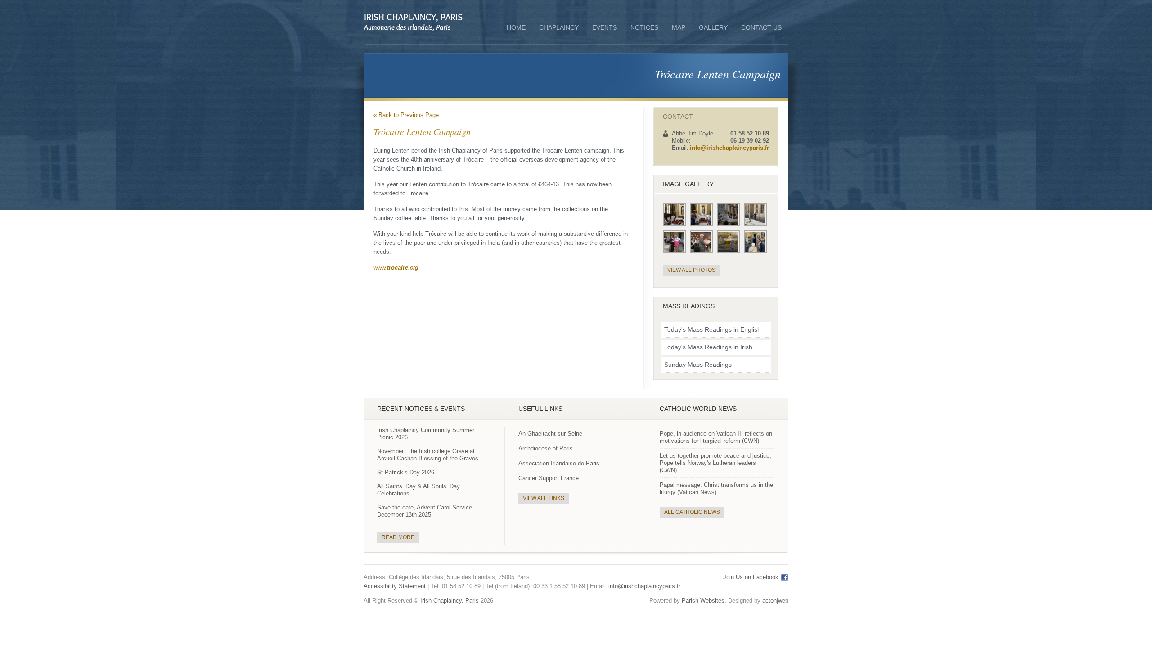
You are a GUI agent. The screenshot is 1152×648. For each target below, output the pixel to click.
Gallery (713, 27)
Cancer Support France (548, 478)
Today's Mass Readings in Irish (708, 347)
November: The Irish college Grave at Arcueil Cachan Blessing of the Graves (427, 455)
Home (516, 27)
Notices (644, 27)
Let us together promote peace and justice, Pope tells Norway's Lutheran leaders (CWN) (715, 462)
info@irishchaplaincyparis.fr (729, 147)
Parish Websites (703, 600)
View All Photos (691, 270)
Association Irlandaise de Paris (558, 463)
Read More (398, 537)
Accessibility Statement (395, 586)
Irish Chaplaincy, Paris (449, 600)
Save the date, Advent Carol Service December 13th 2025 (424, 511)
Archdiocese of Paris (545, 448)
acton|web (775, 600)
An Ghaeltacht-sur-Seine (550, 433)
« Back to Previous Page (406, 115)
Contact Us (761, 27)
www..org (396, 267)
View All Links (543, 498)
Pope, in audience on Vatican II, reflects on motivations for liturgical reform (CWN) (716, 437)
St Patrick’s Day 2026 (405, 472)
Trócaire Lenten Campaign (718, 73)
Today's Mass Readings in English (712, 329)
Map (678, 27)
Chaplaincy (559, 28)
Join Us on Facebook (750, 577)
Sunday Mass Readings (698, 364)
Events (604, 27)
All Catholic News (692, 512)
